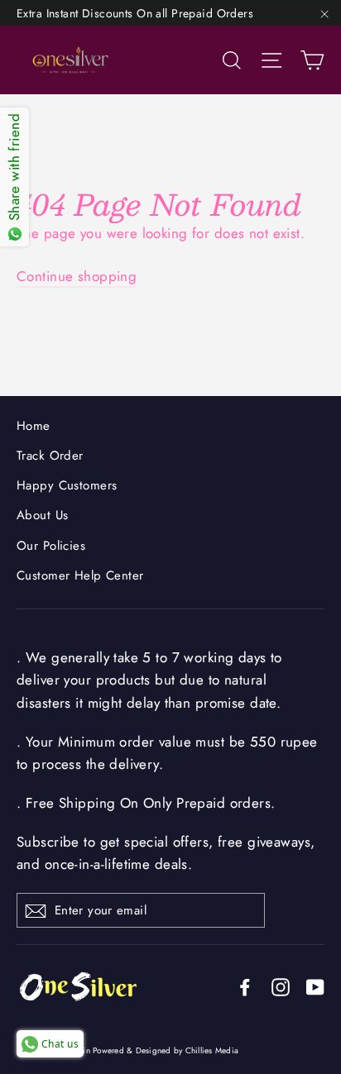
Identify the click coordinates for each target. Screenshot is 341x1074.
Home (33, 426)
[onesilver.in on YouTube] (315, 986)
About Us (42, 515)
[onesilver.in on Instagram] (280, 986)
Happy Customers (67, 485)
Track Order (50, 455)
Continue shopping (77, 276)
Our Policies (51, 546)
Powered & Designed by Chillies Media (165, 1050)
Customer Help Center (80, 575)
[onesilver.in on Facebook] (245, 986)
